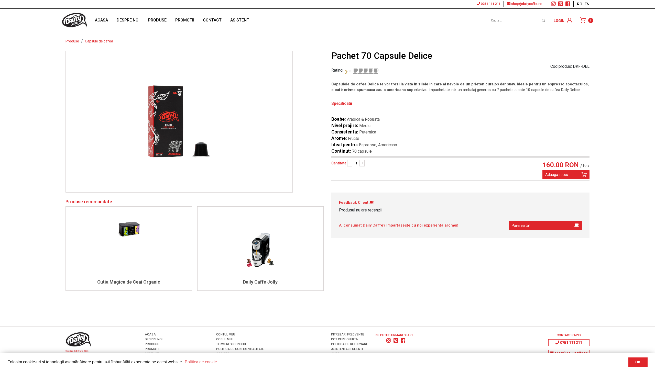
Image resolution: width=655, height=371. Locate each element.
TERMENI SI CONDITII (230, 344)
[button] (545, 225)
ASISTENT (239, 20)
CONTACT (212, 20)
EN (587, 4)
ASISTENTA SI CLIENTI (346, 349)
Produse (72, 41)
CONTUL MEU (225, 334)
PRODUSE (157, 20)
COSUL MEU (224, 339)
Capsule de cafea (99, 41)
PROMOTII (184, 20)
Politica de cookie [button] (201, 362)
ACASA (101, 20)
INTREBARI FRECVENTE (347, 334)
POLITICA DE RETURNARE (349, 344)
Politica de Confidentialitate (239, 349)
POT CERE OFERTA (344, 339)
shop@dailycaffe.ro (526, 4)
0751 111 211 (490, 4)
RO (580, 4)
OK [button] (638, 362)
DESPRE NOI (128, 20)
